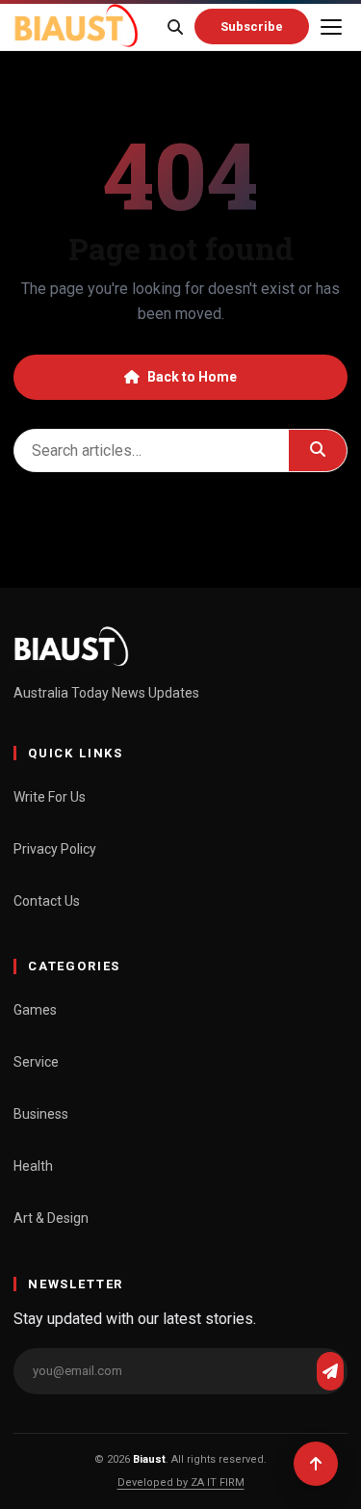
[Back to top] (316, 1464)
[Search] (175, 27)
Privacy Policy (54, 849)
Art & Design (51, 1218)
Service (36, 1062)
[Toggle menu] (331, 27)
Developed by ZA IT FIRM (181, 1482)
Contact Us (46, 901)
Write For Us (49, 797)
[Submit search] (318, 450)
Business (40, 1114)
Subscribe (251, 26)
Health (33, 1166)
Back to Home (192, 376)
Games (35, 1010)
